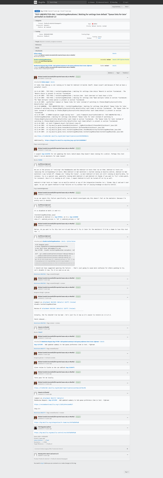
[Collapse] (127, 77)
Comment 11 (41, 373)
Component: (39, 25)
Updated (40, 280)
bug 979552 (58, 217)
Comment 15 (41, 428)
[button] (125, 2)
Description (41, 78)
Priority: (88, 26)
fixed (99, 38)
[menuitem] (91, 2)
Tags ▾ (118, 73)
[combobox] (67, 2)
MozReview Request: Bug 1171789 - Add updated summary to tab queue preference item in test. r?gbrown (63, 65)
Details (114, 53)
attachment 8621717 (49, 398)
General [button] (46, 25)
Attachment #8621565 (40, 274)
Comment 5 (41, 225)
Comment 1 (41, 150)
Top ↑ (127, 472)
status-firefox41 (38, 440)
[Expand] (127, 448)
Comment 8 (41, 298)
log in (42, 463)
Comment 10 (41, 363)
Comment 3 (41, 194)
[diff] (67, 302)
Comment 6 (41, 237)
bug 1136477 (70, 367)
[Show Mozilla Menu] (35, 2)
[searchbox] (67, 2)
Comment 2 (41, 165)
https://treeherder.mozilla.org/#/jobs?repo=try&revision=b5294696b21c (63, 136)
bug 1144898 (74, 217)
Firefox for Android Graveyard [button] (52, 23)
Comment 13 (41, 394)
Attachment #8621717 (40, 348)
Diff (118, 59)
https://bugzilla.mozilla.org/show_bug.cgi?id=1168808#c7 (65, 140)
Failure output (38, 53)
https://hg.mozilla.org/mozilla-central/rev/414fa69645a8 (55, 432)
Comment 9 (41, 338)
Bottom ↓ (111, 73)
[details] (60, 302)
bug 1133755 (46, 154)
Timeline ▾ (126, 73)
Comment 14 (41, 418)
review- (109, 59)
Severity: (99, 26)
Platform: (40, 27)
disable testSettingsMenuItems (42, 59)
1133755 (40, 160)
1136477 (40, 332)
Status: (41, 34)
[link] (54, 254)
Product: (40, 23)
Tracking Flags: (86, 34)
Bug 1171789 (44, 11)
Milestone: (40, 36)
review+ (107, 65)
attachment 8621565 (49, 302)
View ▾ (127, 6)
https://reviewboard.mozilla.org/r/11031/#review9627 (53, 404)
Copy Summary (116, 6)
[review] (73, 302)
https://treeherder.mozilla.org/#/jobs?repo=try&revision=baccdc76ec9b (60, 388)
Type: (89, 23)
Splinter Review (124, 59)
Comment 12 (41, 384)
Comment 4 (41, 206)
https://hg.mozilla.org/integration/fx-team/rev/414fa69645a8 (56, 422)
